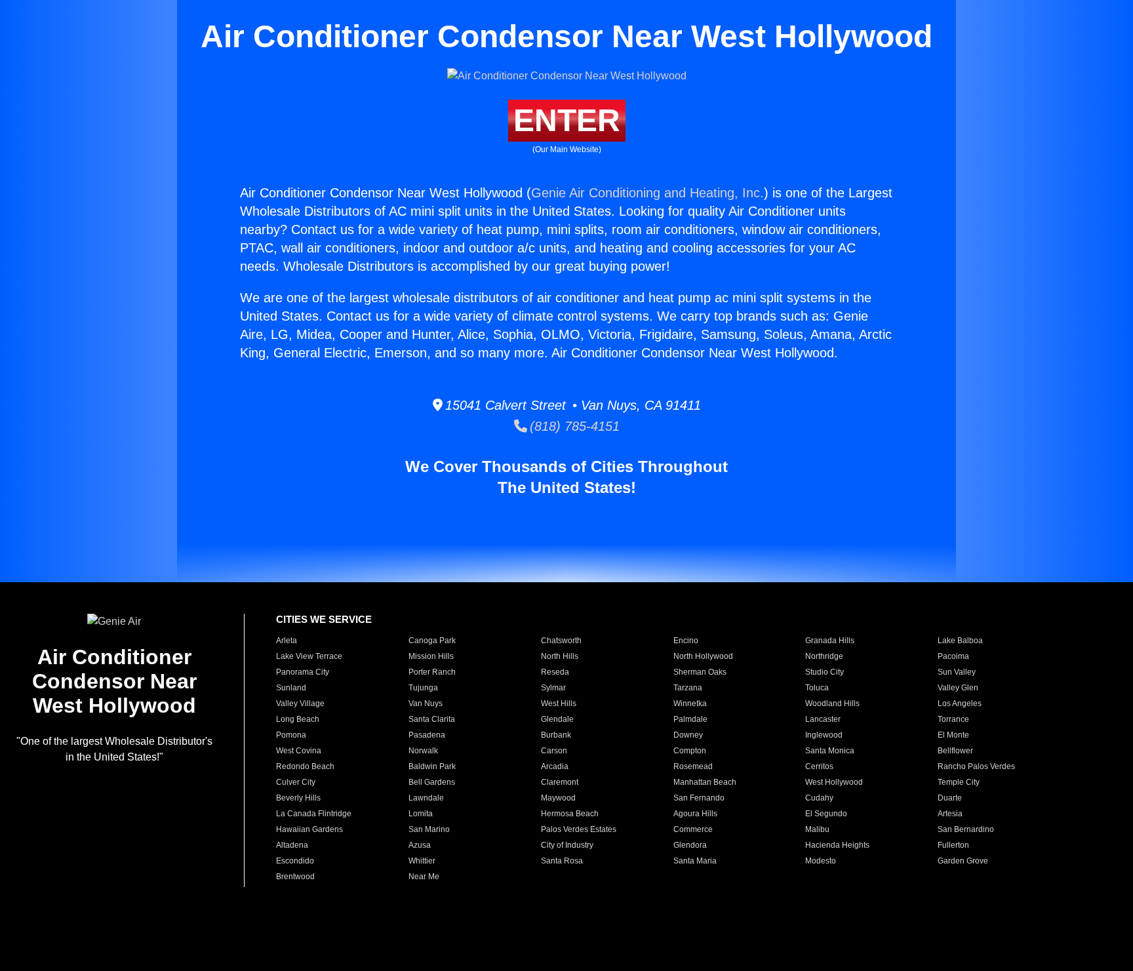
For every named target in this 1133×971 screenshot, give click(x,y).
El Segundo (826, 813)
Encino (685, 640)
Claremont (559, 782)
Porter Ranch (432, 672)
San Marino (429, 829)
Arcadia (554, 766)
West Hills (558, 703)
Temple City (959, 782)
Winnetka (690, 703)
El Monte (953, 735)
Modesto (820, 860)
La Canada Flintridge (313, 813)
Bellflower (955, 750)
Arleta (286, 640)
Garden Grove (963, 860)
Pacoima (953, 656)
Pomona (291, 735)
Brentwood (295, 876)
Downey (688, 735)
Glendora (690, 845)
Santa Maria (695, 860)
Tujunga (423, 687)
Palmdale (690, 719)
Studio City (824, 672)
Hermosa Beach (570, 813)
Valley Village (300, 703)
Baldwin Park (432, 766)
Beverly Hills (298, 798)
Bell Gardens (431, 782)
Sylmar (553, 687)
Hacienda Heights (837, 845)
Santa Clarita (431, 719)
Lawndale (426, 798)
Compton (689, 750)
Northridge (824, 656)
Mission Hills (431, 656)
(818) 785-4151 (573, 426)
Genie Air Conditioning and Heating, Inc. (647, 193)
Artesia (950, 813)
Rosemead (693, 766)
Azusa (419, 845)
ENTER (566, 120)
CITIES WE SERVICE (324, 619)
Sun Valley (957, 672)
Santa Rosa (562, 860)
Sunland (291, 687)
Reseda (555, 672)
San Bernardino (966, 829)
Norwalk (423, 750)
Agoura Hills (695, 813)
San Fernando (699, 798)
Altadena (292, 845)
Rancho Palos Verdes (976, 766)
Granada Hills (829, 640)
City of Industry (567, 845)
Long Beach (297, 719)
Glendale (557, 719)
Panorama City (302, 672)
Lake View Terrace (309, 656)
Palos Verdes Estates (578, 829)
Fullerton (953, 845)
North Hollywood (703, 656)
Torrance (953, 719)
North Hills (559, 656)
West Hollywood (834, 782)
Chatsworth (561, 640)
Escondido (295, 860)
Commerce (693, 829)
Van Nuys (425, 703)
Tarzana (687, 687)
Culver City (295, 782)
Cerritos (819, 766)
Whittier (421, 860)
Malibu (817, 829)
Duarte (950, 798)
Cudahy (819, 798)
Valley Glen (958, 687)
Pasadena (426, 735)
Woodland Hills (832, 703)
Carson (554, 750)
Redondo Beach (305, 766)
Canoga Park (432, 640)
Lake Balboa (960, 640)
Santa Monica (829, 750)
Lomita (420, 813)
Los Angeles (960, 703)
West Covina (298, 750)
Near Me (423, 876)
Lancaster (823, 719)
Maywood (558, 798)
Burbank (556, 735)
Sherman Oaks (699, 672)
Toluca (817, 687)
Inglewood (824, 735)
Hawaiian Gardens (309, 829)
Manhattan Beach (704, 782)
